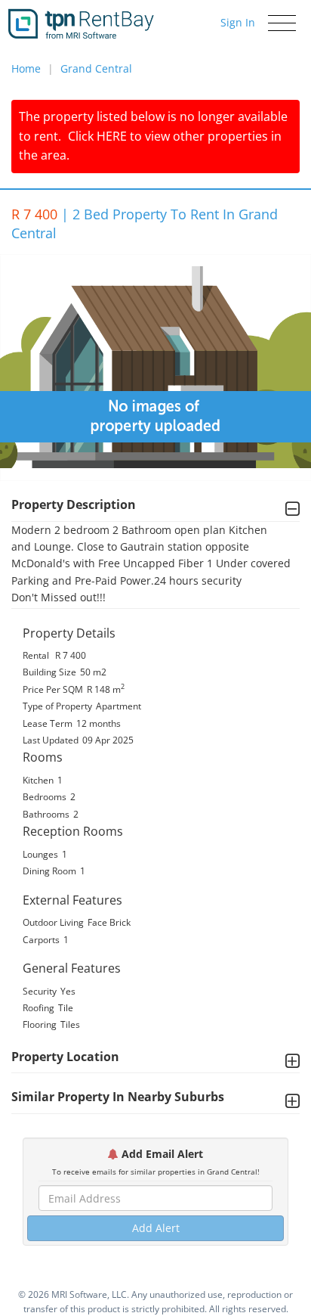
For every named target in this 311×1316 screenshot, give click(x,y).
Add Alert (156, 1228)
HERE (112, 136)
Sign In (237, 22)
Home (26, 68)
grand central (96, 68)
